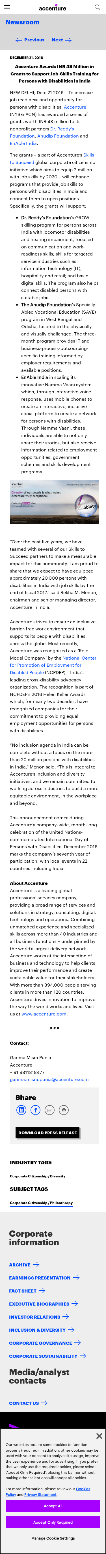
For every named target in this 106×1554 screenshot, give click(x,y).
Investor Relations (34, 1316)
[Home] (52, 7)
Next (57, 39)
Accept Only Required (53, 1522)
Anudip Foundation (58, 136)
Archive (20, 1264)
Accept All (53, 1505)
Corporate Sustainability (43, 1355)
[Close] (99, 1436)
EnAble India (23, 143)
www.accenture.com (43, 1014)
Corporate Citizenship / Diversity (37, 1175)
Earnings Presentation (40, 1277)
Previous (34, 39)
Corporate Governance (40, 1342)
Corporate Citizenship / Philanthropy (41, 1202)
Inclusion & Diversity (37, 1329)
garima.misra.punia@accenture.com (49, 1079)
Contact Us (24, 1402)
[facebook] (35, 1114)
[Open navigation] (7, 7)
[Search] (97, 7)
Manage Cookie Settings (53, 1537)
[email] (49, 1114)
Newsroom (23, 22)
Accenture (75, 107)
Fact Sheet (22, 1290)
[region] (53, 1491)
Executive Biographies (39, 1303)
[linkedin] (21, 1114)
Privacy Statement (40, 1494)
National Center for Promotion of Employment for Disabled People (53, 665)
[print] (63, 1114)
